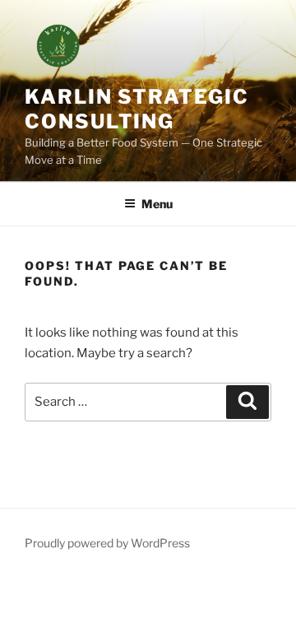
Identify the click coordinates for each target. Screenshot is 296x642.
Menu (157, 204)
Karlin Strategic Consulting (137, 109)
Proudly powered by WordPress (107, 543)
